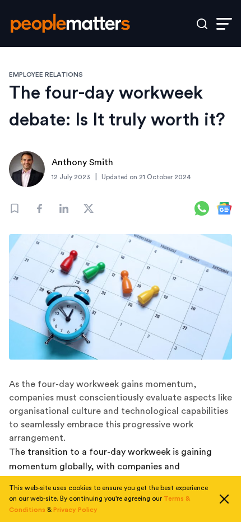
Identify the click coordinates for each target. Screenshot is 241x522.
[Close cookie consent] (224, 499)
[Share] (39, 208)
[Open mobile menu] (224, 24)
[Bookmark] (14, 208)
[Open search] (202, 23)
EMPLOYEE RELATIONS (46, 74)
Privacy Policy (75, 509)
